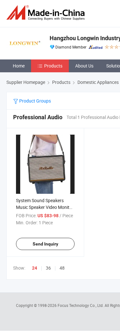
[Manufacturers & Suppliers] (46, 12)
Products (53, 66)
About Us (84, 66)
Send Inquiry (45, 243)
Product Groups (34, 101)
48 (62, 268)
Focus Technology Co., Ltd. (81, 305)
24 (34, 268)
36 (48, 268)
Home (19, 66)
